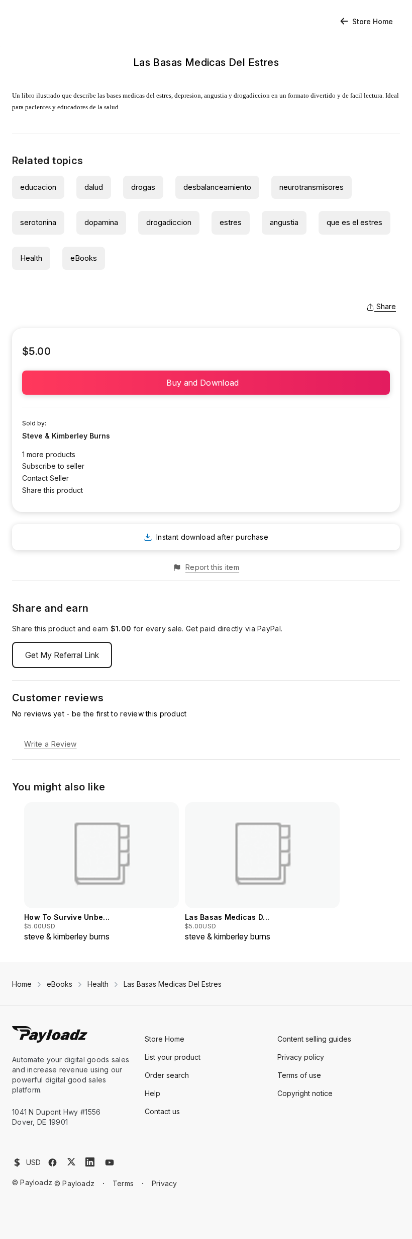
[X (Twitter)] (71, 1161)
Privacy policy (300, 1057)
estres (231, 222)
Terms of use (299, 1075)
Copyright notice (305, 1093)
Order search (167, 1075)
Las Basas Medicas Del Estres (173, 984)
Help (152, 1093)
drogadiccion (168, 222)
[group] (101, 872)
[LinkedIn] (89, 1162)
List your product (172, 1057)
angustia (284, 222)
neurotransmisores (311, 187)
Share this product (52, 490)
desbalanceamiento (217, 187)
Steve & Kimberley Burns (66, 435)
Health (31, 258)
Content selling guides (314, 1039)
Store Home (372, 21)
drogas (143, 187)
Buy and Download (205, 383)
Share (386, 306)
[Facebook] (52, 1162)
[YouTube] (110, 1162)
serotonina (38, 222)
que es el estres (354, 222)
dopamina (101, 222)
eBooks (83, 258)
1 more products (48, 454)
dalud (93, 187)
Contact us (162, 1111)
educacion (38, 187)
